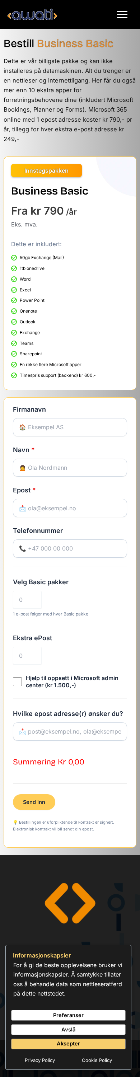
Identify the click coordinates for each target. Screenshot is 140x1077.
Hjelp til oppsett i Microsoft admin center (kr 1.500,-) (72, 681)
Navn (24, 450)
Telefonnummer (38, 530)
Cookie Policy (97, 1060)
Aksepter (68, 1043)
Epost (24, 490)
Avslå (68, 1029)
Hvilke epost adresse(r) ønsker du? (68, 713)
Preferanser (68, 1015)
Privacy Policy (40, 1060)
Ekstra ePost (36, 638)
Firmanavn (29, 409)
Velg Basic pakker (44, 582)
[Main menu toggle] (122, 14)
